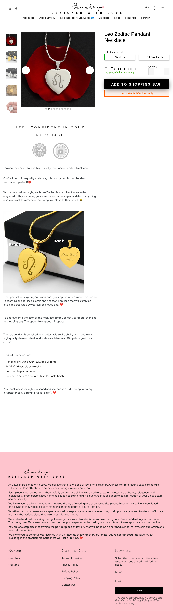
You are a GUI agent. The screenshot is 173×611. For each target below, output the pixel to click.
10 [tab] (70, 109)
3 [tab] (51, 109)
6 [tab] (59, 109)
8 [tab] (65, 109)
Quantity (152, 66)
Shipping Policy (71, 578)
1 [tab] (46, 109)
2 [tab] (48, 109)
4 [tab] (54, 109)
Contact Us (68, 584)
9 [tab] (67, 109)
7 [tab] (62, 109)
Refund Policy (70, 571)
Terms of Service (72, 558)
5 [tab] (57, 109)
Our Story (14, 558)
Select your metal (113, 52)
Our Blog (13, 564)
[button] (155, 8)
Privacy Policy (70, 564)
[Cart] (162, 8)
